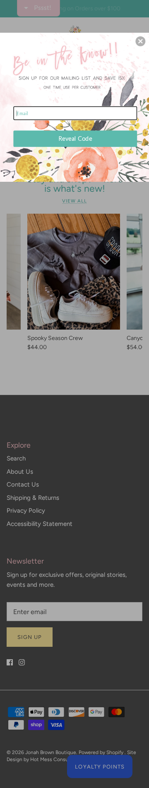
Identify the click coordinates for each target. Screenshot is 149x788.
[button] (140, 41)
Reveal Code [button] (75, 138)
